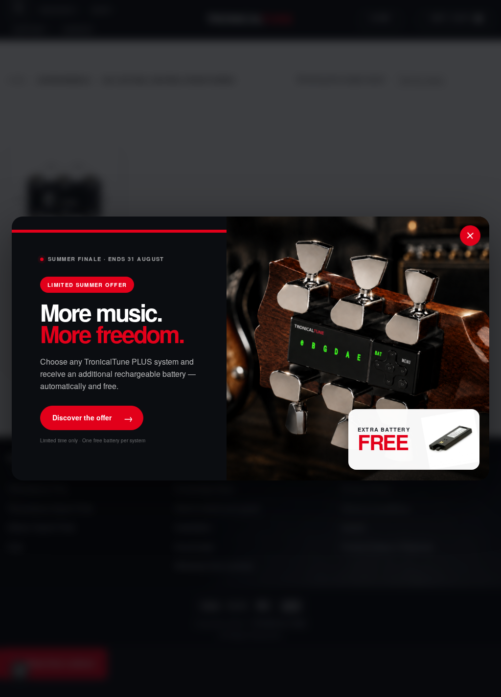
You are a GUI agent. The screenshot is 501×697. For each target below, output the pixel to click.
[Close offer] (470, 235)
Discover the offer (92, 418)
